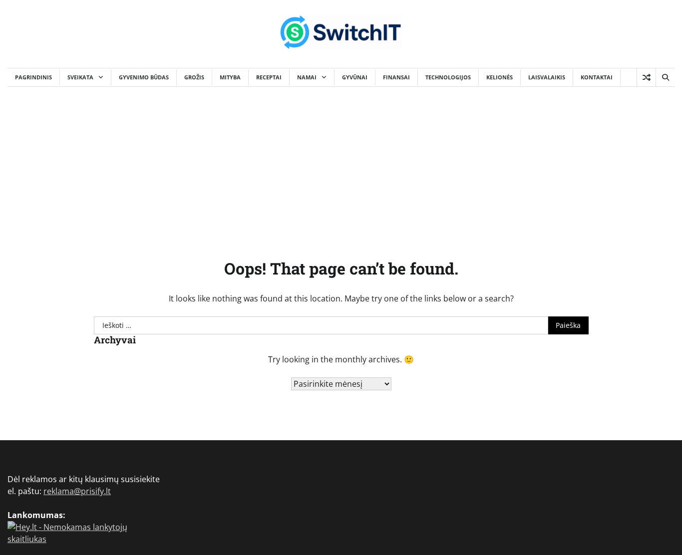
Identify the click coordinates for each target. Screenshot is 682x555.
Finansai (396, 77)
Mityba (230, 77)
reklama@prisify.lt (77, 491)
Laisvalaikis (546, 77)
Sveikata (80, 77)
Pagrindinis (33, 77)
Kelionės (499, 77)
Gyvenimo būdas (144, 77)
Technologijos (448, 77)
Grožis (194, 77)
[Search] (665, 77)
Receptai (269, 77)
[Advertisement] (341, 162)
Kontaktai (597, 77)
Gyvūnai (354, 77)
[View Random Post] (646, 77)
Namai (307, 77)
